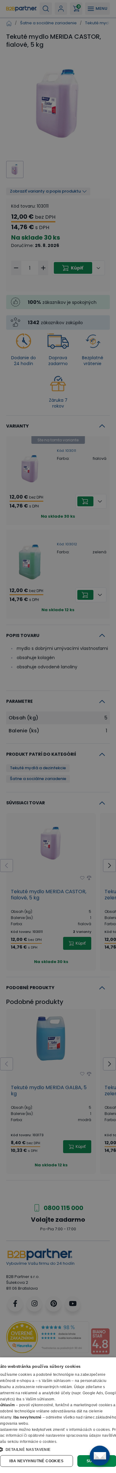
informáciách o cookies (89, 1429)
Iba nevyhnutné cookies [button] (36, 1461)
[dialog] (58, 1415)
